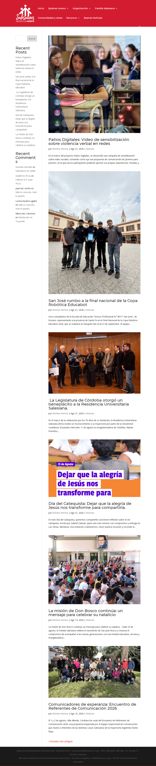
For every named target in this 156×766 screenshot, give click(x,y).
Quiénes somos (57, 8)
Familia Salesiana (105, 8)
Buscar (32, 38)
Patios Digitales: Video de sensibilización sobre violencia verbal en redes (88, 141)
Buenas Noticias (93, 18)
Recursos (71, 18)
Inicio (41, 8)
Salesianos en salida (25, 170)
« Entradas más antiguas (60, 741)
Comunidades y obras (50, 18)
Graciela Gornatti (24, 167)
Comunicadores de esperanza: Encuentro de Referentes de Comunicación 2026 (92, 706)
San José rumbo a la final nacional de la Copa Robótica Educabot (93, 302)
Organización (80, 8)
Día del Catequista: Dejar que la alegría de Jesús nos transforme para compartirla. (89, 505)
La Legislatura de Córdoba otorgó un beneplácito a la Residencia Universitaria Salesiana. (88, 404)
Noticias (90, 148)
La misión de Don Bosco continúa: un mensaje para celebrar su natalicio (85, 612)
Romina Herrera (60, 148)
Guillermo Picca (23, 175)
